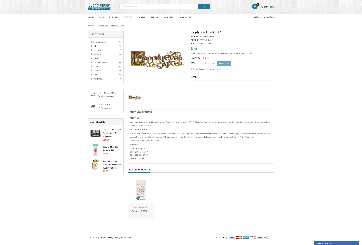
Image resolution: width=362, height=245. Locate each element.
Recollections (140, 207)
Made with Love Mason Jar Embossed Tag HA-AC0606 (112, 164)
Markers (107, 54)
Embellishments (107, 42)
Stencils (107, 66)
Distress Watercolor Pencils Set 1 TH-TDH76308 (112, 133)
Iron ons (107, 50)
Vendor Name (197, 43)
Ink (107, 46)
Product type (198, 40)
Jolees (208, 43)
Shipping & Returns (141, 112)
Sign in (259, 17)
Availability (196, 36)
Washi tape (107, 79)
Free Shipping (105, 104)
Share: (194, 77)
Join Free (270, 17)
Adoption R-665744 (140, 211)
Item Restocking (107, 93)
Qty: (193, 63)
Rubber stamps (107, 62)
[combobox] (164, 6)
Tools (107, 74)
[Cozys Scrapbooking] (242, 237)
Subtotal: (195, 58)
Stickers (107, 70)
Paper (107, 58)
